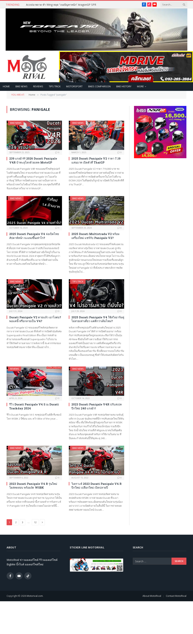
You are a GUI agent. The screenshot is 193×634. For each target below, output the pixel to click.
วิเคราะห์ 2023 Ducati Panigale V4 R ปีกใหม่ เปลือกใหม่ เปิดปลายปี (96, 485)
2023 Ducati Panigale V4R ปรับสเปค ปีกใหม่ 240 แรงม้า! (96, 406)
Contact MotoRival (176, 596)
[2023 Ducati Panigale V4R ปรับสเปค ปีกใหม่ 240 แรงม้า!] (96, 381)
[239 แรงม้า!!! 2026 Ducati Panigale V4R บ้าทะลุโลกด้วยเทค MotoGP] (34, 135)
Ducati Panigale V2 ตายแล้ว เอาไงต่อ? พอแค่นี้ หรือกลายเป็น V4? (35, 319)
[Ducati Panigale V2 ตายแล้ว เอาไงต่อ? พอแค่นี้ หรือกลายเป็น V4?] (34, 294)
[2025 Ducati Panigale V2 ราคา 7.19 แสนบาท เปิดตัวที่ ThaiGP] (96, 135)
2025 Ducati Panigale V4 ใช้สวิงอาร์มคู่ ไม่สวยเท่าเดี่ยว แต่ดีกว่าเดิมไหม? (97, 319)
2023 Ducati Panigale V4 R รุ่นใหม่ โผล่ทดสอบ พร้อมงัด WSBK (33, 485)
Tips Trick (55, 86)
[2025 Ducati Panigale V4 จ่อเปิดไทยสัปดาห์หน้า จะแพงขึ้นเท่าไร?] (34, 210)
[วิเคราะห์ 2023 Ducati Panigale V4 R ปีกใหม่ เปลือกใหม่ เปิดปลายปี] (96, 460)
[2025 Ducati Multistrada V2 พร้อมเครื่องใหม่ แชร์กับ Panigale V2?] (96, 210)
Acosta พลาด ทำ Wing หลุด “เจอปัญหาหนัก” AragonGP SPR (61, 4)
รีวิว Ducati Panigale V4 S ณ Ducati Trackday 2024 (34, 406)
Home (6, 86)
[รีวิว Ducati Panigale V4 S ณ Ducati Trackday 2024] (34, 381)
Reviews (38, 86)
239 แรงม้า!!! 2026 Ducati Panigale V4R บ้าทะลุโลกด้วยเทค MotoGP (33, 160)
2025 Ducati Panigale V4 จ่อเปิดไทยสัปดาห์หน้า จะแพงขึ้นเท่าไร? (34, 235)
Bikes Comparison (99, 86)
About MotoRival (151, 596)
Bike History (123, 86)
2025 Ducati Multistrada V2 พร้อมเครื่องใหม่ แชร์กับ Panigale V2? (95, 235)
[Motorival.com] (27, 66)
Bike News (21, 86)
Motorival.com (35, 596)
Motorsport (74, 86)
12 (35, 522)
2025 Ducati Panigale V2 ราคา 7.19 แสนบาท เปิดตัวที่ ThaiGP (95, 160)
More (140, 86)
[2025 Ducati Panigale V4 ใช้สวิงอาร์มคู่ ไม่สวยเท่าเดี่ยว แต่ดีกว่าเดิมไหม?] (96, 294)
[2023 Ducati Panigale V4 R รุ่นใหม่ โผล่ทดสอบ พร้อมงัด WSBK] (34, 460)
